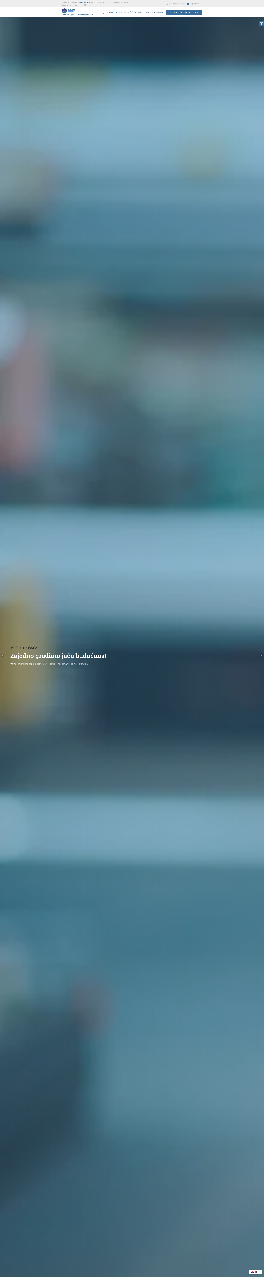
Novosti (119, 12)
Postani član (149, 12)
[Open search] (102, 12)
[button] (261, 23)
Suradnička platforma (184, 12)
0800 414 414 (84, 2)
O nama (110, 12)
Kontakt (160, 12)
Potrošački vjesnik (132, 12)
